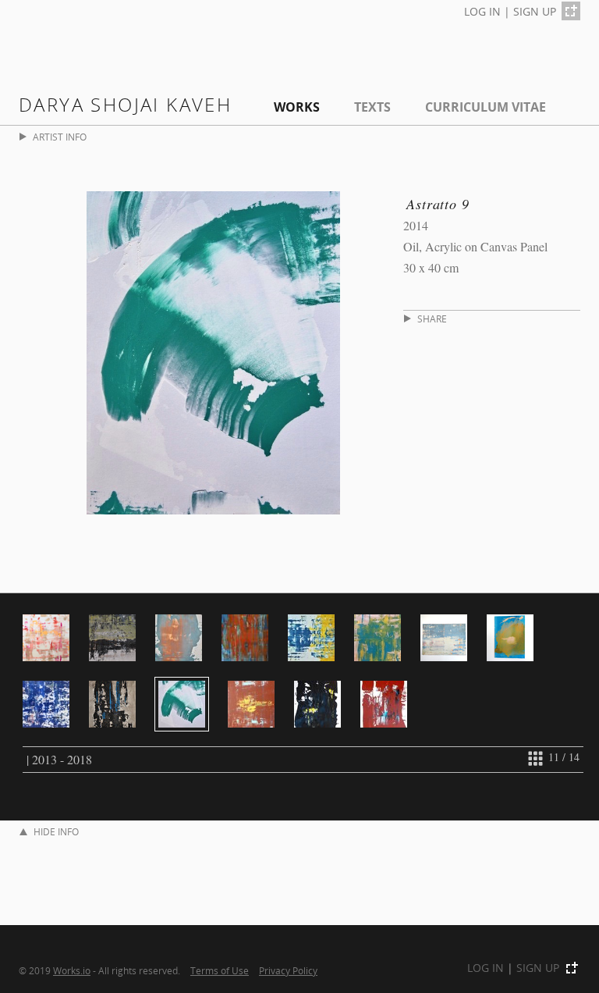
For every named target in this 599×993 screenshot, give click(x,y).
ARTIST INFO (60, 137)
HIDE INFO (56, 831)
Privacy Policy (288, 970)
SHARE (432, 319)
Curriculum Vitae (485, 107)
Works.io (71, 970)
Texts (372, 107)
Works (297, 107)
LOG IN (482, 11)
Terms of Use (219, 970)
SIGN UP (534, 11)
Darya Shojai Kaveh (125, 104)
